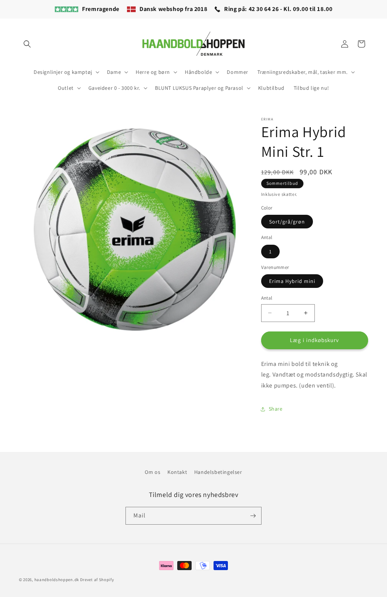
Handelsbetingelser (218, 472)
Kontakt (177, 472)
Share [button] (276, 408)
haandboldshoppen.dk (56, 579)
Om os (152, 472)
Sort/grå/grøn (287, 221)
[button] (27, 44)
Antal (266, 298)
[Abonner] (253, 516)
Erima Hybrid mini (292, 281)
